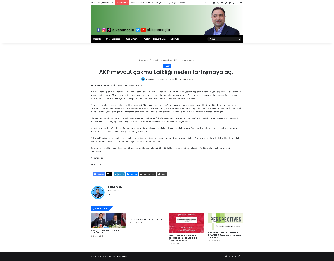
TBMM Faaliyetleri (112, 39)
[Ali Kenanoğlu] (167, 20)
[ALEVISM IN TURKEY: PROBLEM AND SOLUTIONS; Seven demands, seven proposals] (225, 221)
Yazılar (147, 39)
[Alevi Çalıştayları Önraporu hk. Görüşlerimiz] (108, 220)
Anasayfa (97, 39)
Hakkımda (174, 39)
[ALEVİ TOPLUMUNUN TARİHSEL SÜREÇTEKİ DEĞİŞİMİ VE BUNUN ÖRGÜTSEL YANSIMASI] (186, 223)
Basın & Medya (132, 39)
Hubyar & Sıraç (159, 39)
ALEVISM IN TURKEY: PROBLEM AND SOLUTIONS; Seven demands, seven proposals (224, 235)
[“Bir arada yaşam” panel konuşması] (147, 215)
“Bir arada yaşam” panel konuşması (147, 219)
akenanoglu (150, 79)
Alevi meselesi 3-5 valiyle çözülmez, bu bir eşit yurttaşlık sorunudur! (158, 3)
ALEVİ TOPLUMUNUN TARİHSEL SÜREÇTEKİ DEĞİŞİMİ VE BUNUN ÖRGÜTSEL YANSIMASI (183, 238)
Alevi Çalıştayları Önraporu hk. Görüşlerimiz (105, 231)
